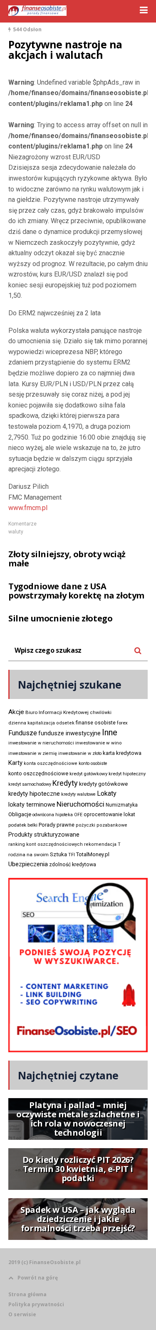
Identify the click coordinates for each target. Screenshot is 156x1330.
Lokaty (106, 793)
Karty (15, 763)
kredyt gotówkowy (88, 774)
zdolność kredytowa (72, 864)
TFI (71, 854)
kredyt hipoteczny (127, 774)
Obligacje (19, 814)
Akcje (16, 712)
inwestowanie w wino (98, 743)
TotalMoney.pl (92, 854)
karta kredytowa (122, 753)
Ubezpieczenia (28, 864)
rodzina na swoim (28, 854)
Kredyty (65, 783)
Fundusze (22, 733)
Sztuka (58, 854)
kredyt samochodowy (29, 784)
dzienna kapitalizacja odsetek (41, 723)
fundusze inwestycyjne (69, 733)
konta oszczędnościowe (50, 763)
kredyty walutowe (78, 794)
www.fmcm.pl (27, 508)
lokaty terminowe (31, 804)
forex (122, 723)
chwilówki (100, 712)
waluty (15, 532)
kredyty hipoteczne (34, 793)
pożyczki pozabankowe (101, 825)
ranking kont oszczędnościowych (45, 844)
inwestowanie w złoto (80, 753)
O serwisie (22, 1314)
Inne (109, 732)
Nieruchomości (80, 804)
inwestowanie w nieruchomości (41, 743)
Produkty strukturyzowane (43, 834)
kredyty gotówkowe (103, 784)
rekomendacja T (102, 844)
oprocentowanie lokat (109, 814)
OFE (78, 814)
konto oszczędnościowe (38, 773)
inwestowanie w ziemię (32, 753)
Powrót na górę (37, 1277)
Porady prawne (56, 825)
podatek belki (22, 825)
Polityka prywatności (36, 1304)
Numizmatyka (122, 805)
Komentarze (22, 524)
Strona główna (27, 1294)
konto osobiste (93, 763)
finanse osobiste (96, 723)
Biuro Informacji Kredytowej (57, 712)
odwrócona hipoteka (52, 814)
